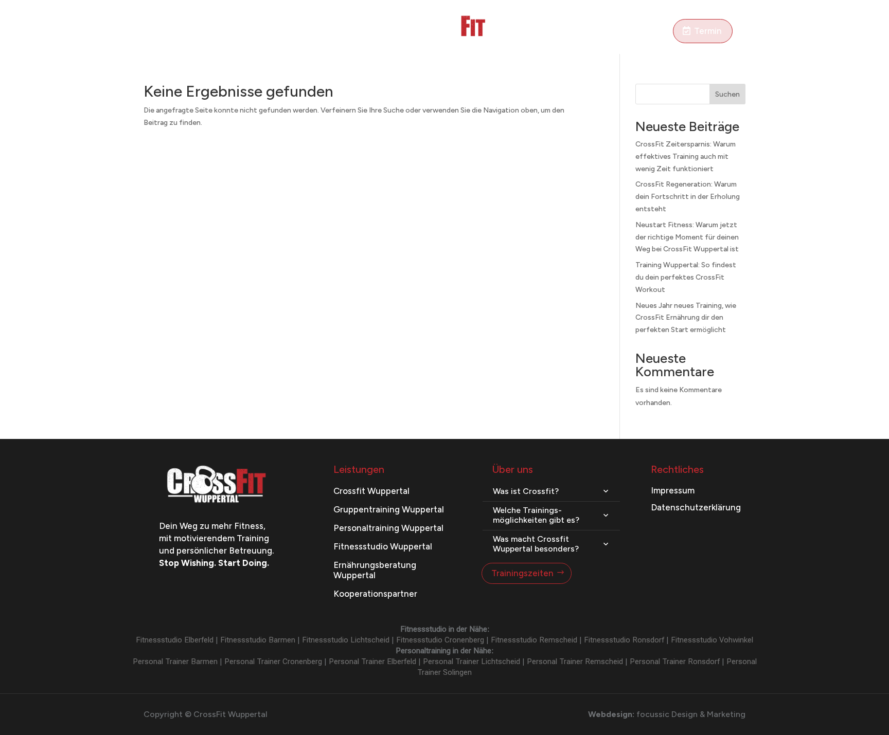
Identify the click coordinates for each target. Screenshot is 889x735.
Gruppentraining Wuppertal (388, 509)
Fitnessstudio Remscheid (534, 640)
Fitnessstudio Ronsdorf (624, 640)
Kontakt (653, 31)
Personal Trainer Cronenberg (273, 661)
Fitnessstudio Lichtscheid (345, 640)
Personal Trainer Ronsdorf (675, 661)
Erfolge (569, 31)
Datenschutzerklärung (696, 507)
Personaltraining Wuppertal (388, 528)
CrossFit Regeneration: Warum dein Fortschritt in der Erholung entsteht (687, 196)
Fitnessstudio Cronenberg (440, 640)
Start (153, 31)
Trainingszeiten (522, 573)
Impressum (673, 490)
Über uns (611, 31)
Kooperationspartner (375, 594)
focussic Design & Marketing (690, 714)
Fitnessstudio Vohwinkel (712, 640)
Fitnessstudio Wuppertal (382, 546)
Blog (537, 31)
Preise (327, 31)
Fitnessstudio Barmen (257, 640)
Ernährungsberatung (264, 31)
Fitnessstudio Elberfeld (175, 640)
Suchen (727, 94)
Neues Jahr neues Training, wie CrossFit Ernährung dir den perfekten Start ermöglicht (685, 318)
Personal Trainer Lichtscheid (471, 661)
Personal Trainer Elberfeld (372, 661)
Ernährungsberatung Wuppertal (374, 570)
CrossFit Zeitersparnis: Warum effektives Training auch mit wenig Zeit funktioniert (685, 156)
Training (188, 31)
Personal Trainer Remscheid (575, 661)
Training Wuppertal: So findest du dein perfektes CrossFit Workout (685, 277)
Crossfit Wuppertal (371, 491)
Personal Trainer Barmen (175, 661)
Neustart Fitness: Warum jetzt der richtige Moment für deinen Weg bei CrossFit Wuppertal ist (687, 237)
